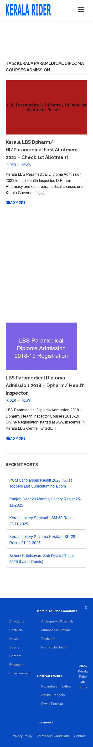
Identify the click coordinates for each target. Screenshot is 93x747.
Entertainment (20, 673)
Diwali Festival (52, 704)
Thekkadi (48, 639)
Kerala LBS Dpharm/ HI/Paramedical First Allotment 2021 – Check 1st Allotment (42, 149)
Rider (11, 165)
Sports (14, 647)
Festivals (16, 630)
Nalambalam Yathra (56, 686)
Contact (80, 736)
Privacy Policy (22, 736)
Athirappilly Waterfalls (57, 621)
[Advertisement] (46, 38)
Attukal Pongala (53, 695)
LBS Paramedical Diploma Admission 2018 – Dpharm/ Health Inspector (45, 385)
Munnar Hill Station (55, 630)
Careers (15, 656)
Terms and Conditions (53, 736)
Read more (16, 202)
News (26, 165)
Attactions (16, 621)
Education (16, 665)
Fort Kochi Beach (54, 647)
